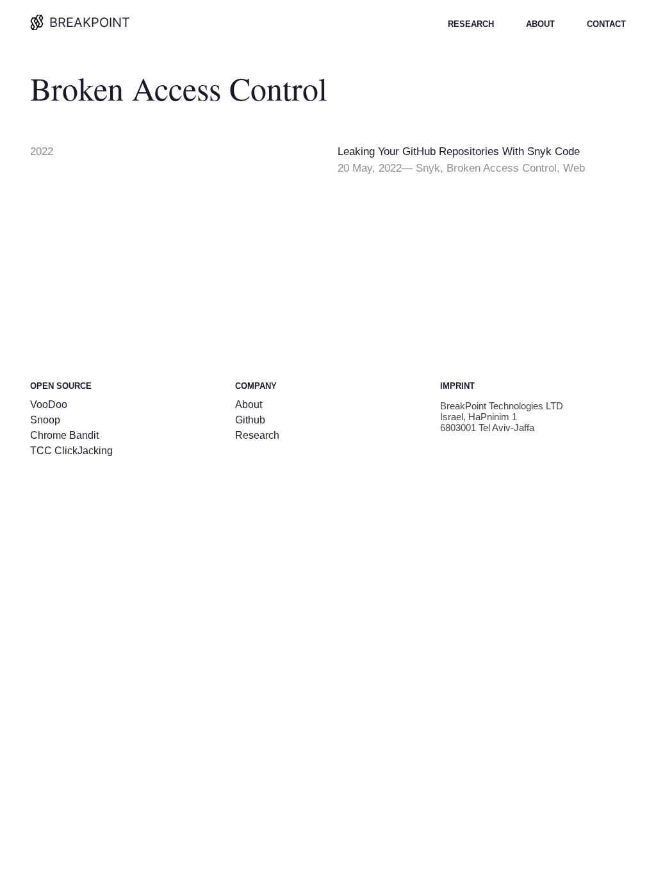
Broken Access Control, (505, 168)
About (248, 404)
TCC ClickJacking (71, 450)
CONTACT (606, 24)
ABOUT (540, 24)
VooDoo (48, 404)
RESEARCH (471, 24)
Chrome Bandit (64, 435)
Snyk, (431, 168)
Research (257, 435)
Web (574, 168)
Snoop (45, 419)
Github (250, 419)
